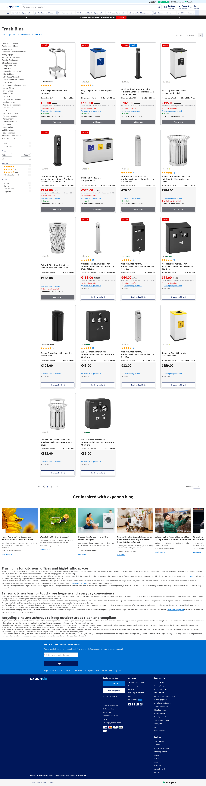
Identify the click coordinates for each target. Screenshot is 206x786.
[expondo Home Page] (4, 34)
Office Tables (8, 110)
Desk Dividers (8, 119)
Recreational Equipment (11, 135)
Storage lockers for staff (12, 71)
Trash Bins (7, 68)
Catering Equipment (10, 43)
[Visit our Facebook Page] (133, 705)
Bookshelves (8, 93)
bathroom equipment (176, 610)
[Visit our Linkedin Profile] (137, 705)
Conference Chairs (10, 121)
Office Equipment (9, 63)
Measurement (7, 49)
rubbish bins (190, 576)
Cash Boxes (7, 96)
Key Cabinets (8, 107)
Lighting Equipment (10, 113)
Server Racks (8, 82)
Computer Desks (9, 65)
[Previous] (44, 487)
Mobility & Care (8, 130)
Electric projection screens (13, 79)
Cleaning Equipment (10, 60)
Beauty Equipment (9, 54)
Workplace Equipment (11, 105)
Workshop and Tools (10, 46)
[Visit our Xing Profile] (141, 705)
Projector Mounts (10, 116)
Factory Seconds (8, 138)
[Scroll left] (26, 17)
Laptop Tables (8, 88)
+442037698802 (111, 696)
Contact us (114, 683)
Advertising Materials (11, 77)
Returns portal (114, 690)
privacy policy (88, 670)
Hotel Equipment (8, 133)
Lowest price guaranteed (52, 111)
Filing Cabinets (8, 74)
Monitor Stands (9, 102)
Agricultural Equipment (11, 57)
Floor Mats (7, 124)
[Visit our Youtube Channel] (129, 705)
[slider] (2, 159)
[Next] (51, 487)
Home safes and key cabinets (14, 85)
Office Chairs (8, 91)
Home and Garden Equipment (14, 51)
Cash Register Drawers (12, 99)
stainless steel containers (78, 583)
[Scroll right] (179, 17)
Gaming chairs (8, 127)
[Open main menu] (8, 13)
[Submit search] (158, 7)
